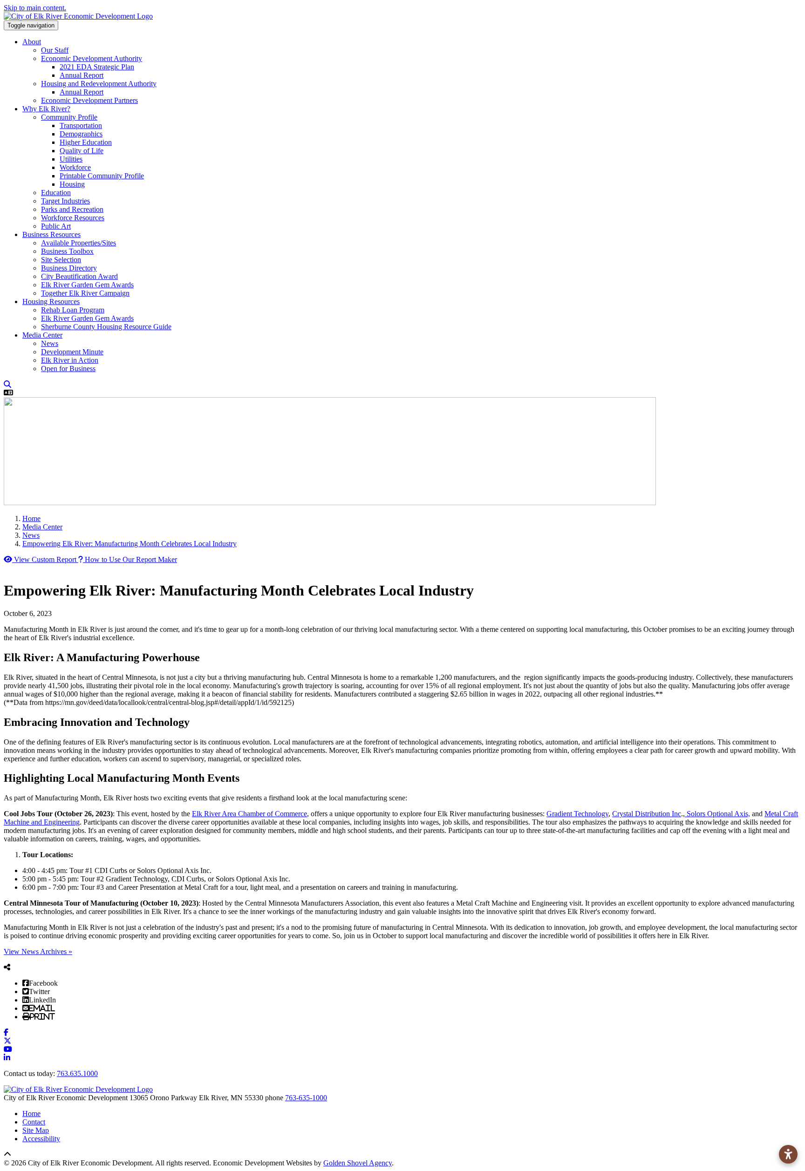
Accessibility (41, 1139)
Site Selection (61, 260)
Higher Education (86, 142)
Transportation (81, 125)
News (49, 343)
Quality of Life (81, 151)
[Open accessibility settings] (788, 1154)
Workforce (75, 167)
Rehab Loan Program (72, 310)
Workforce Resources (72, 218)
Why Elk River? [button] (46, 109)
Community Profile (69, 117)
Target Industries (65, 201)
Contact (33, 1122)
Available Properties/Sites (78, 243)
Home (31, 1113)
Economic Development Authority (91, 58)
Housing (72, 184)
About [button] (31, 42)
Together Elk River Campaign (85, 293)
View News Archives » (38, 951)
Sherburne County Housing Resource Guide (106, 327)
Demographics (81, 134)
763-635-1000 (306, 1098)
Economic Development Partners (89, 100)
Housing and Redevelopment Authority (99, 84)
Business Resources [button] (51, 234)
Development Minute (72, 352)
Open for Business (68, 368)
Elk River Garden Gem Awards (87, 285)
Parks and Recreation (72, 209)
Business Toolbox (67, 251)
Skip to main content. (35, 8)
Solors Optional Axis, (717, 814)
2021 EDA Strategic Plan (97, 67)
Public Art (56, 226)
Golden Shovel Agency (357, 1163)
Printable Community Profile (102, 176)
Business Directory (69, 268)
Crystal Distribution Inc (646, 814)
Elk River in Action (69, 360)
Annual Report (81, 75)
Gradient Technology (577, 814)
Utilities (71, 159)
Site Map (35, 1130)
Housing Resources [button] (51, 301)
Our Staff (54, 50)
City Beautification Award (79, 276)
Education (56, 192)
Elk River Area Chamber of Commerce (249, 814)
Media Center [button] (42, 335)
